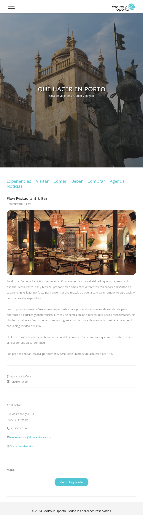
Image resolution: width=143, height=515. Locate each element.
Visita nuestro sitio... (23, 446)
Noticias (15, 186)
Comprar (96, 181)
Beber (77, 181)
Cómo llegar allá (71, 482)
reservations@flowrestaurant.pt (31, 437)
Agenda (117, 181)
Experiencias (19, 181)
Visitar (42, 181)
